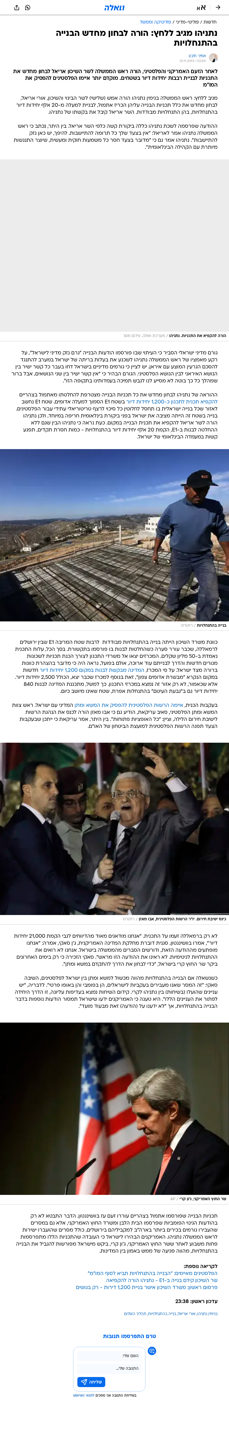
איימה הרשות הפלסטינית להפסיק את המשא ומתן (129, 705)
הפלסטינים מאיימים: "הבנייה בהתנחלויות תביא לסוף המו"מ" (153, 1273)
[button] (201, 7)
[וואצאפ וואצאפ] (27, 7)
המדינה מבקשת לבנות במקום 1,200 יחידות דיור (92, 670)
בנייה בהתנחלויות (162, 1314)
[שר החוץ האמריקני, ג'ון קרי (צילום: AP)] (114, 1113)
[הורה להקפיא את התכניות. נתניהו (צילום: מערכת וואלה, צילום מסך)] (114, 250)
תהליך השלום (135, 1314)
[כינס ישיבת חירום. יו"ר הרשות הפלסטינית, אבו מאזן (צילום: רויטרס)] (114, 834)
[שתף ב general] (17, 7)
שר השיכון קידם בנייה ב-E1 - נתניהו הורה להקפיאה (162, 1280)
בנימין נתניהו (207, 1314)
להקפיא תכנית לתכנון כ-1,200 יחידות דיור (172, 402)
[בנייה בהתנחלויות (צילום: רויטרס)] (114, 540)
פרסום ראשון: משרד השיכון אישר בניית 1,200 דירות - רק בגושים (147, 1287)
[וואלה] (114, 7)
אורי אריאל (186, 1314)
